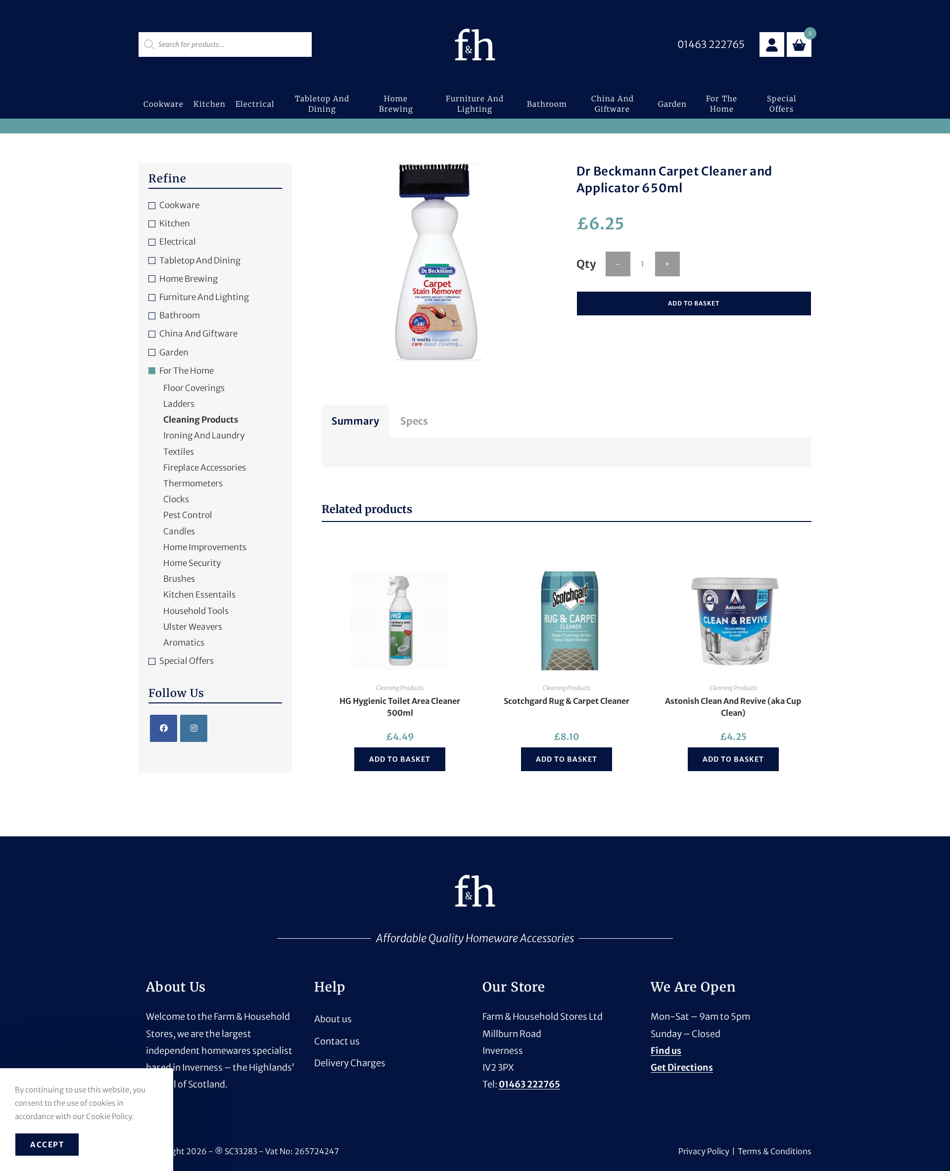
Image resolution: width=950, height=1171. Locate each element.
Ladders (178, 403)
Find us (666, 1050)
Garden (174, 352)
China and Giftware (198, 333)
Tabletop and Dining (199, 260)
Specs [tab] (414, 421)
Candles (179, 531)
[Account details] (772, 44)
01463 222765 (529, 1084)
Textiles (178, 451)
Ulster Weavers (192, 626)
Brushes (179, 578)
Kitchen (174, 223)
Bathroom (179, 315)
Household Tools (196, 611)
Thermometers (193, 483)
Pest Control (187, 515)
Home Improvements (204, 547)
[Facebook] (163, 728)
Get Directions (682, 1067)
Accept (47, 1144)
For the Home (186, 370)
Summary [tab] (355, 421)
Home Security (192, 563)
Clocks (176, 499)
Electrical (177, 241)
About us (333, 1019)
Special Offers (186, 660)
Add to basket (693, 303)
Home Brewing (188, 278)
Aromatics (183, 642)
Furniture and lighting (204, 297)
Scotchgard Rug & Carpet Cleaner (566, 701)
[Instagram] (193, 728)
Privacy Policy (703, 1151)
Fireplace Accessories (204, 467)
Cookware (179, 205)
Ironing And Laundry (203, 435)
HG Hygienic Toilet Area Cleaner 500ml (399, 707)
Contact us (337, 1041)
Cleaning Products (400, 688)
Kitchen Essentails (199, 594)
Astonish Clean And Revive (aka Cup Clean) (733, 707)
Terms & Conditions (774, 1151)
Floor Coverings (194, 388)
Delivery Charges (349, 1063)
